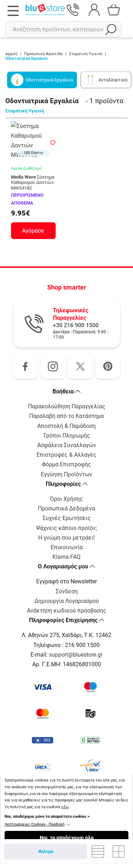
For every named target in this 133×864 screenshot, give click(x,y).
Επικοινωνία (67, 547)
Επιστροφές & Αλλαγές (66, 454)
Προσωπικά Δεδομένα (66, 508)
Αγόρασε (33, 230)
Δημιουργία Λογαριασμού (66, 601)
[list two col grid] (97, 851)
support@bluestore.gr (75, 654)
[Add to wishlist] (52, 142)
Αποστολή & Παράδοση (66, 426)
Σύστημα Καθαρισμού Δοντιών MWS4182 (32, 182)
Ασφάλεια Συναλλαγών (66, 445)
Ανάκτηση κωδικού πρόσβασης (66, 610)
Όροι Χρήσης (66, 498)
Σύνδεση (67, 591)
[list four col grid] (118, 851)
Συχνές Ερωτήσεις (67, 518)
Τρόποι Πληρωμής (66, 435)
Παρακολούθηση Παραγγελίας (66, 406)
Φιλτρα (45, 851)
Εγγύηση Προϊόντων (66, 474)
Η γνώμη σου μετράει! (66, 537)
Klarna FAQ (66, 556)
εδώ (65, 807)
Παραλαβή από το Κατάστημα (66, 416)
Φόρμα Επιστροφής (66, 464)
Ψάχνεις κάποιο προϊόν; (66, 528)
